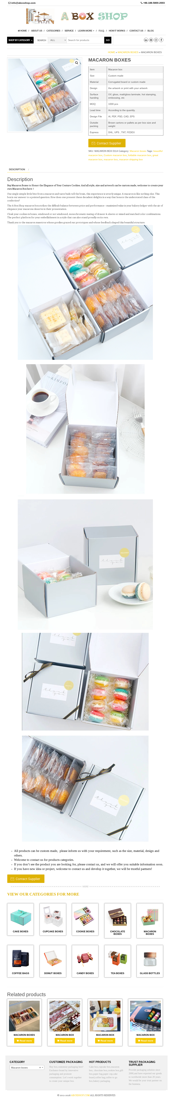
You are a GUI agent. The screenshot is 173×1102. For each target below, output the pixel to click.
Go (108, 40)
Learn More (85, 30)
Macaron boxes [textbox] (26, 1067)
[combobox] (27, 1067)
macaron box (111, 159)
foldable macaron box (139, 155)
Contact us (136, 30)
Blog (150, 30)
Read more (26, 1040)
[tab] (18, 169)
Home (23, 30)
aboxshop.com (80, 1095)
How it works (117, 30)
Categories (53, 30)
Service (69, 30)
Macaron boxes (128, 52)
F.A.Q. (101, 30)
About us (36, 30)
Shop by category (19, 40)
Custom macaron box (115, 155)
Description (17, 169)
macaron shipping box (131, 159)
